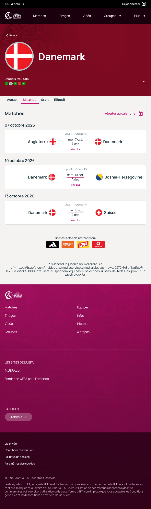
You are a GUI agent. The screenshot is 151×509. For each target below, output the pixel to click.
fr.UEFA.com (13, 370)
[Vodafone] (98, 244)
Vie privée (11, 443)
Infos (80, 315)
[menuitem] (41, 15)
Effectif (59, 100)
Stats (45, 100)
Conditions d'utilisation (19, 450)
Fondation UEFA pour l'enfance (27, 379)
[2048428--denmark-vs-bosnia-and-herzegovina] (75, 177)
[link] (39, 15)
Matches (29, 100)
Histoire (82, 323)
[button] (112, 15)
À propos (83, 332)
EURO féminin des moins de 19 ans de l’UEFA (13, 15)
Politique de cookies (17, 457)
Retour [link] (13, 35)
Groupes (11, 332)
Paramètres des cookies (20, 463)
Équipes (82, 307)
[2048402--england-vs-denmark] (75, 142)
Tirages (10, 315)
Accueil (12, 100)
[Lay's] (83, 244)
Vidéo (9, 323)
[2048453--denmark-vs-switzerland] (75, 213)
